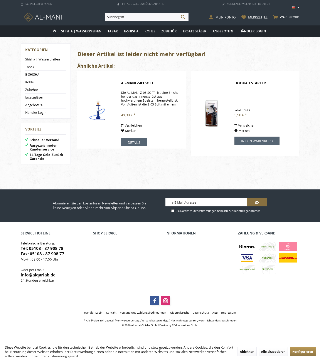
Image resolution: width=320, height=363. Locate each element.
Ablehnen (247, 352)
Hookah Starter (250, 83)
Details (134, 142)
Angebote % (34, 105)
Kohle (29, 82)
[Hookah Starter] (211, 113)
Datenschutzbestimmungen (198, 211)
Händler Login (35, 112)
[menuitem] (285, 17)
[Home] (54, 31)
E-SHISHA (32, 74)
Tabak (29, 67)
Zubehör (31, 89)
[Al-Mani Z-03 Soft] (98, 109)
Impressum (228, 312)
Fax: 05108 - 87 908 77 (42, 254)
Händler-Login (93, 312)
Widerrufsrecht (179, 312)
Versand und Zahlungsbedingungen (143, 312)
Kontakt (111, 312)
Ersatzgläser (34, 97)
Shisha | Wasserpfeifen (42, 59)
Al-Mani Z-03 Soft (137, 83)
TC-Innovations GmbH (185, 325)
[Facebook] (154, 300)
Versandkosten (150, 320)
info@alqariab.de (38, 275)
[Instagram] (165, 300)
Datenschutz (200, 312)
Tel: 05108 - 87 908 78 (42, 248)
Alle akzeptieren (273, 352)
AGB (215, 312)
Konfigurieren (302, 352)
